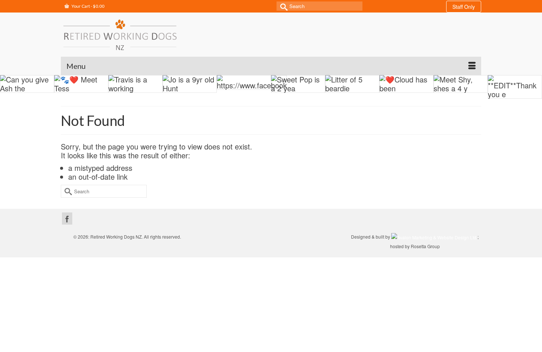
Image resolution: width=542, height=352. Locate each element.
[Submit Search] (282, 6)
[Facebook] (67, 218)
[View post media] (27, 84)
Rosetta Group (425, 246)
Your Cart (87, 6)
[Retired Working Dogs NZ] (120, 35)
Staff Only (463, 6)
